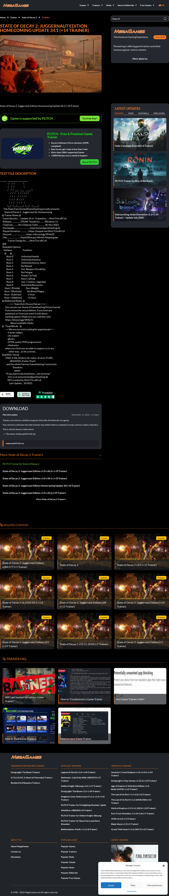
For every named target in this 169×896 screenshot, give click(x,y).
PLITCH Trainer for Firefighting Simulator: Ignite (83, 805)
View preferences (154, 885)
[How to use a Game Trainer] (84, 725)
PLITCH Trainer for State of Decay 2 (21, 463)
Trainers (46, 17)
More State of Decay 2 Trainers (51, 499)
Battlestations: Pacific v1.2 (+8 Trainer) (79, 829)
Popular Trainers (69, 851)
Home (3, 17)
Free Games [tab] (159, 113)
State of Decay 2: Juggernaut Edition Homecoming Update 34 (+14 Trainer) (41, 485)
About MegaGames (20, 846)
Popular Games (68, 846)
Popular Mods (67, 857)
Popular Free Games (70, 878)
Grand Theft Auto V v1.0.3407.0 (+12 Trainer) (132, 829)
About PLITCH (89, 162)
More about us (139, 58)
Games (13, 17)
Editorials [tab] (143, 113)
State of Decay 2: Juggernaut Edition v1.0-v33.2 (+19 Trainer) (34, 492)
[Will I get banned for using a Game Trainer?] (29, 686)
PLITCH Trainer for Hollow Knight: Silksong (81, 815)
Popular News (67, 867)
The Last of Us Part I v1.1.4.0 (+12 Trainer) (131, 794)
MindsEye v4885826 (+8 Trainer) (76, 810)
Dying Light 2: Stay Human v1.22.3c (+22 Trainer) (134, 780)
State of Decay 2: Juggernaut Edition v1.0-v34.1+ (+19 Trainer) (35, 478)
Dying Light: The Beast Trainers (25, 772)
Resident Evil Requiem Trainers (25, 783)
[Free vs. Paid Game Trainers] (29, 725)
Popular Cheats (68, 862)
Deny (133, 885)
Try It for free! (89, 118)
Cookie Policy (132, 891)
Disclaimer (16, 857)
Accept (111, 885)
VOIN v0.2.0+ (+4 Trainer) (123, 818)
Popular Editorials (69, 872)
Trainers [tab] (119, 113)
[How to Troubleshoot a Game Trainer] (84, 686)
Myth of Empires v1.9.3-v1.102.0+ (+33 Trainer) (133, 808)
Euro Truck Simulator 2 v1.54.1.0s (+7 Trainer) (132, 813)
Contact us (16, 851)
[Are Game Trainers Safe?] (140, 686)
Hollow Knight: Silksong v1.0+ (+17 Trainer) (81, 786)
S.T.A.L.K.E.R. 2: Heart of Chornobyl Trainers (31, 777)
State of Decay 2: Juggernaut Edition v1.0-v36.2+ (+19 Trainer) (35, 471)
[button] (163, 865)
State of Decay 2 (29, 17)
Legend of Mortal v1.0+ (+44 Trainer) (78, 772)
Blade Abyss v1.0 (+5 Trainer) (125, 824)
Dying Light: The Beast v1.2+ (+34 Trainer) (80, 791)
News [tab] (130, 113)
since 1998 (160, 37)
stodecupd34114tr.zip (15, 443)
